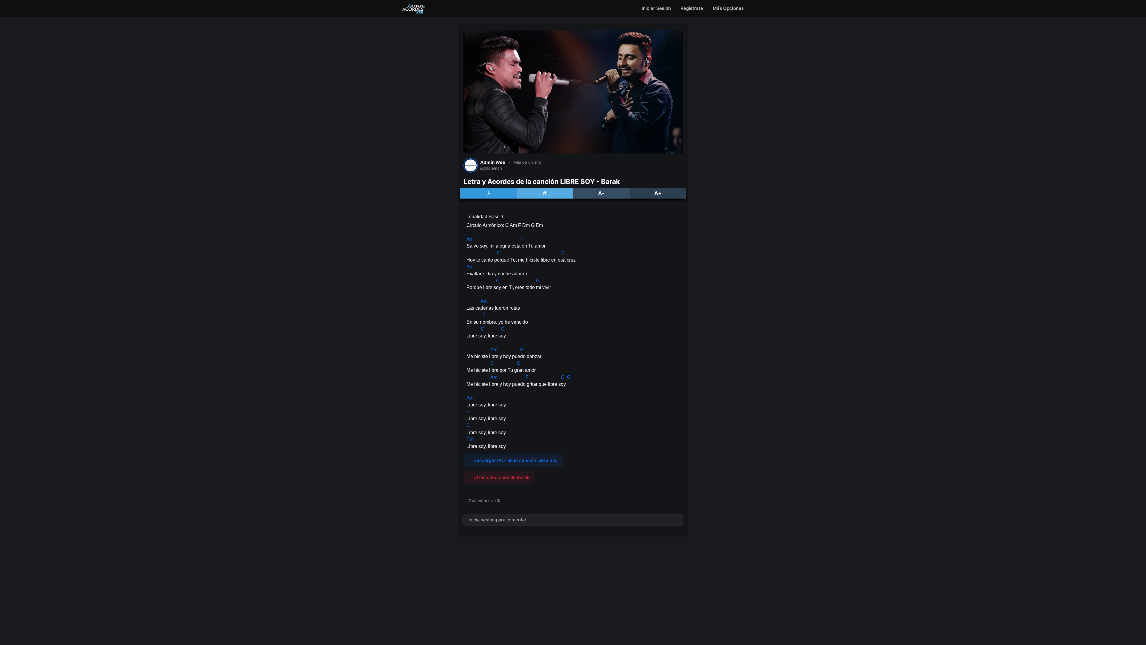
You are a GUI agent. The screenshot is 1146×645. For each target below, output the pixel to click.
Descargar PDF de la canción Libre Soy (515, 460)
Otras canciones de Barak (500, 477)
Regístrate (691, 8)
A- (601, 193)
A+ (658, 193)
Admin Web (493, 162)
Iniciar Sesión (656, 8)
